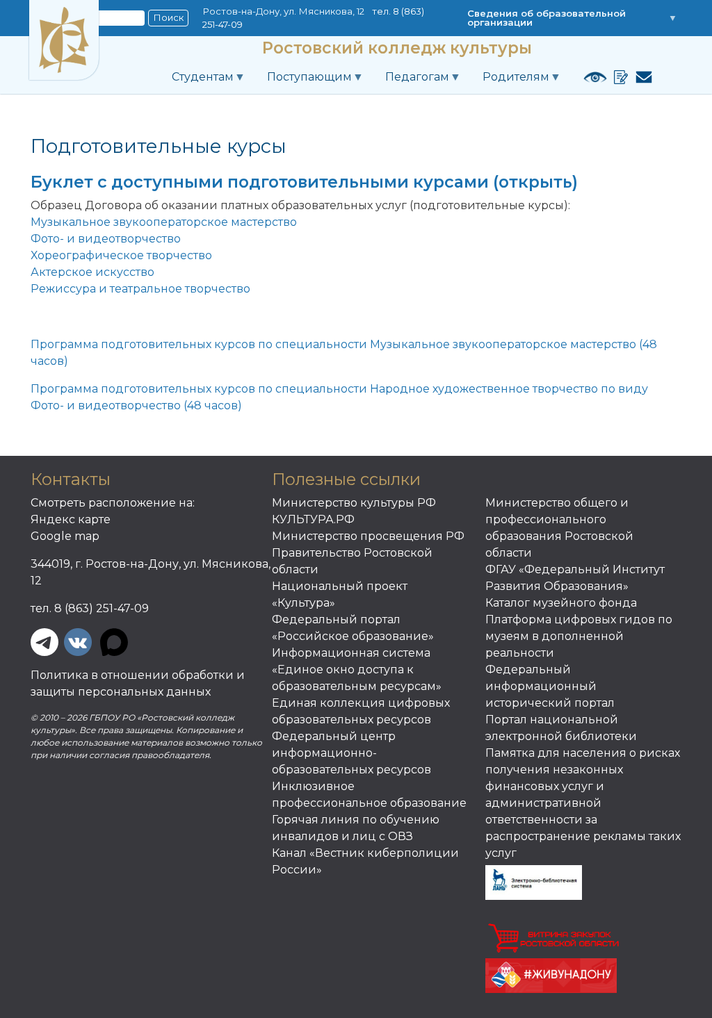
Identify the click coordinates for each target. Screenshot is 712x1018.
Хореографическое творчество (121, 255)
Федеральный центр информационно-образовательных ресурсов (351, 753)
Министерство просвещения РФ (368, 536)
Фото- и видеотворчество (106, 238)
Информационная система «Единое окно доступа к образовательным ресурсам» (357, 669)
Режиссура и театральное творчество (140, 288)
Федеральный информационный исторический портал (550, 686)
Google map (65, 536)
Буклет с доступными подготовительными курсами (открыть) (304, 182)
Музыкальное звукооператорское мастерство (164, 222)
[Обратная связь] (640, 77)
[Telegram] (44, 641)
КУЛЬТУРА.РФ (313, 519)
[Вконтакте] (78, 641)
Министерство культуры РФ (354, 502)
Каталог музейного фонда (561, 602)
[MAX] (114, 641)
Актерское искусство (92, 272)
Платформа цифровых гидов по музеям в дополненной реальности (578, 636)
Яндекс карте (71, 519)
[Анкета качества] (617, 77)
